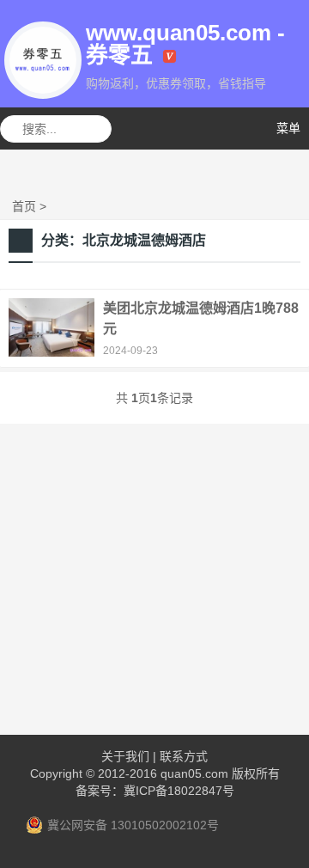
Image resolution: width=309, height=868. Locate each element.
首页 (24, 206)
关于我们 (125, 756)
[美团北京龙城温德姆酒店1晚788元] (51, 352)
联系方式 (184, 756)
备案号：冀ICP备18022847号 (155, 791)
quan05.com (194, 773)
